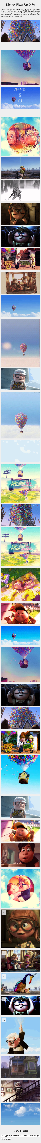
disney (8, 1139)
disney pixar (6, 1136)
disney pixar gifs (16, 1136)
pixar (3, 1139)
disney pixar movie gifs (31, 1136)
